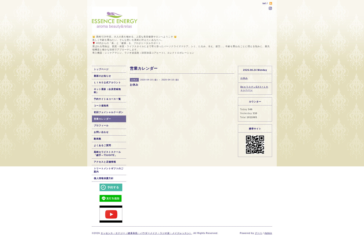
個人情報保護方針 (104, 178)
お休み (244, 78)
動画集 (97, 138)
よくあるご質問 (102, 145)
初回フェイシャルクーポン (108, 112)
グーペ (258, 233)
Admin (268, 233)
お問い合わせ (101, 132)
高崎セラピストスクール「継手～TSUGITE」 (107, 154)
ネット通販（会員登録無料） (107, 91)
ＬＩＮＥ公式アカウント (107, 82)
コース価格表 (101, 105)
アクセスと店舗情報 (105, 162)
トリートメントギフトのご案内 (108, 170)
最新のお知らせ (102, 76)
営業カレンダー (102, 119)
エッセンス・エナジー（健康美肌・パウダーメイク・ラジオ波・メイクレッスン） (146, 233)
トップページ (101, 69)
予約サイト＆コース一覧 (107, 99)
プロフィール (101, 125)
